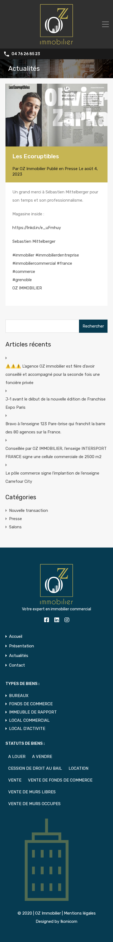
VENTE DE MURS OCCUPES (34, 803)
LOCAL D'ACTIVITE (27, 728)
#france (64, 263)
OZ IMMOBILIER (27, 288)
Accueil (15, 636)
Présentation (21, 646)
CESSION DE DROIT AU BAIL (35, 768)
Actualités (18, 656)
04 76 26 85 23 (26, 54)
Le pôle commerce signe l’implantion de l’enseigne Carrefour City (52, 477)
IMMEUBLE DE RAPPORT (33, 712)
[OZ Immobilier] (56, 42)
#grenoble (22, 279)
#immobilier (23, 255)
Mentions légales (80, 913)
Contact (17, 665)
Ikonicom (68, 921)
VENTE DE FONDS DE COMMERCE (60, 780)
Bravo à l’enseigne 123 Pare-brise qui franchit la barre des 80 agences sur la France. (55, 428)
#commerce (23, 271)
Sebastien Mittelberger (33, 241)
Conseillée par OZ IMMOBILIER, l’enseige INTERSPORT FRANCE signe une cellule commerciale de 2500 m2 (56, 452)
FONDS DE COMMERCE (31, 703)
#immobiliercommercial (34, 263)
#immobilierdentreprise (57, 255)
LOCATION (78, 768)
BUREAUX (19, 695)
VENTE (14, 780)
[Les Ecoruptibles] (56, 115)
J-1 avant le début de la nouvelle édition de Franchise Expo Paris (55, 403)
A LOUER (17, 756)
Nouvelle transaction (28, 510)
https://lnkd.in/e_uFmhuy (36, 227)
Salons (15, 526)
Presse (71, 168)
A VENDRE (42, 756)
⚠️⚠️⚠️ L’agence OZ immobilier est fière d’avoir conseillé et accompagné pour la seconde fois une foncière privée (52, 374)
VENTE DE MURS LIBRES (32, 791)
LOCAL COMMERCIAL (29, 720)
